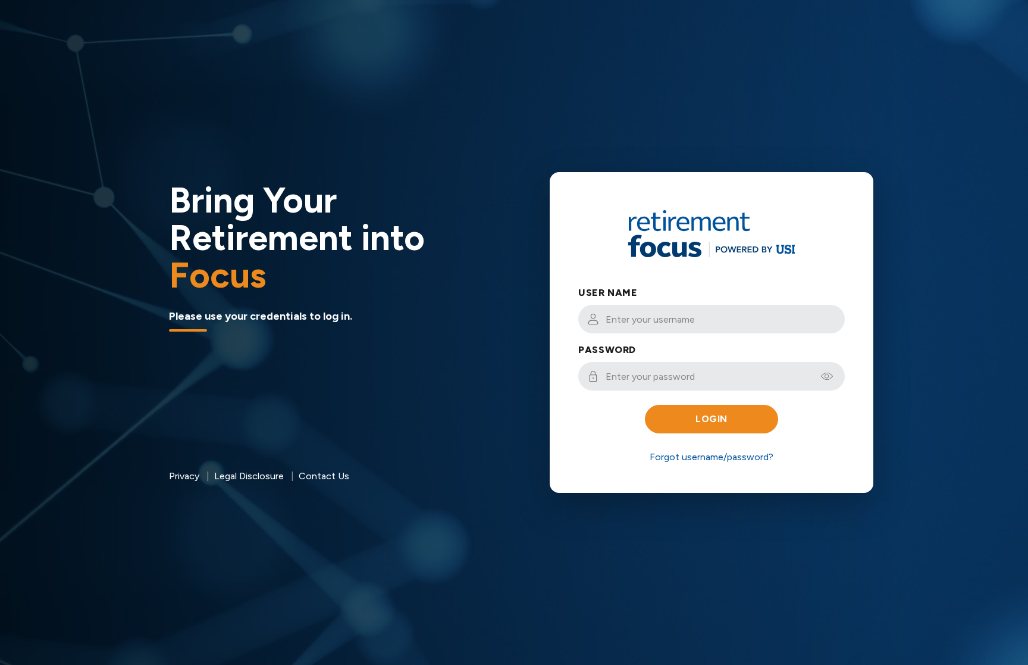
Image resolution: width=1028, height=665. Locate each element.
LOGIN (711, 418)
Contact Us (324, 476)
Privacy (184, 476)
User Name (608, 292)
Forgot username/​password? (711, 457)
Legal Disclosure (249, 476)
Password (607, 349)
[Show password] (827, 376)
